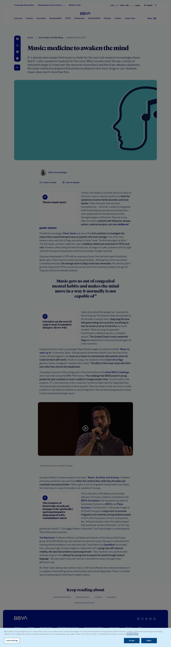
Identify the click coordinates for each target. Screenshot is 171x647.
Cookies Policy (132, 634)
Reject (149, 640)
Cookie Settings (12, 640)
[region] (85, 637)
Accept (131, 640)
